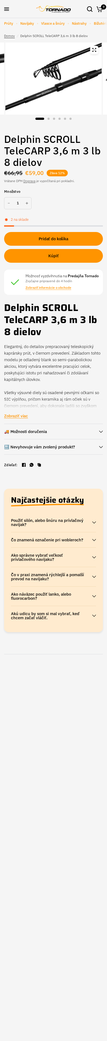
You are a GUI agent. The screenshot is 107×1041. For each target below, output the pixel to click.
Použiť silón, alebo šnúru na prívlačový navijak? (47, 522)
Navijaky (27, 23)
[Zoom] (94, 50)
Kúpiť (53, 255)
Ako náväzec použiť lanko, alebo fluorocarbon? (41, 596)
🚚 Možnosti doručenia (25, 431)
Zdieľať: (10, 465)
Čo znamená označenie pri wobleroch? (47, 539)
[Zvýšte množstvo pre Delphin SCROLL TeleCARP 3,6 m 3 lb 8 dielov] (26, 203)
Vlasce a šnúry (53, 23)
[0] (98, 9)
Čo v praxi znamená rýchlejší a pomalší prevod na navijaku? (47, 576)
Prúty (8, 23)
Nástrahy (79, 23)
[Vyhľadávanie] (89, 9)
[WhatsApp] (31, 465)
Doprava (29, 181)
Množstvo (12, 191)
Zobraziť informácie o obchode (48, 287)
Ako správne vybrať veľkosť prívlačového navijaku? (37, 557)
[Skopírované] (39, 465)
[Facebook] (24, 465)
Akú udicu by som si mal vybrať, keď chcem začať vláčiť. (45, 615)
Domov (9, 36)
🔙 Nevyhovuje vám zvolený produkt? (39, 446)
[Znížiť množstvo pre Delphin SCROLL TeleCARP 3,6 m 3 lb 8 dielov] (8, 203)
